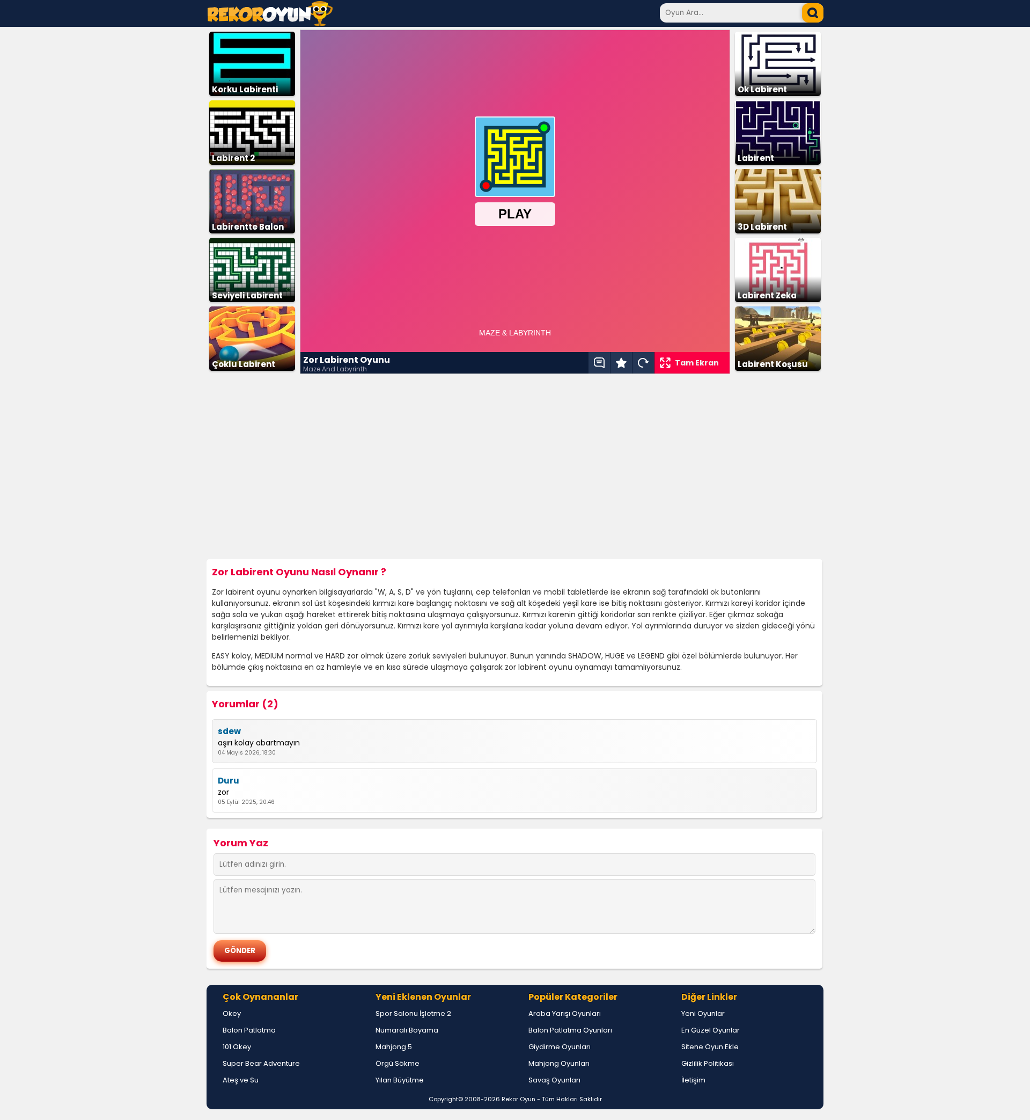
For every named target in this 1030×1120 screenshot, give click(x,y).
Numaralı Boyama (407, 1030)
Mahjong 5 (394, 1047)
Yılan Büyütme (400, 1080)
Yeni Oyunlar (703, 1013)
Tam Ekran (697, 362)
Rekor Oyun (518, 1099)
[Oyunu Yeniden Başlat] (643, 363)
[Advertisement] (515, 466)
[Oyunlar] (270, 23)
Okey (232, 1013)
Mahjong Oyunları (559, 1063)
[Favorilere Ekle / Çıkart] (621, 363)
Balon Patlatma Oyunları (570, 1030)
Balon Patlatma (249, 1030)
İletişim (693, 1080)
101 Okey (237, 1047)
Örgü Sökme (398, 1063)
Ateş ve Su (241, 1080)
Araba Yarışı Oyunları (564, 1013)
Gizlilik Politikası (707, 1063)
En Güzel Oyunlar (710, 1030)
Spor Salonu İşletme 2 (413, 1013)
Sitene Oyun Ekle (710, 1047)
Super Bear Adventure (261, 1063)
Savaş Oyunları (554, 1080)
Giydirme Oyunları (559, 1047)
